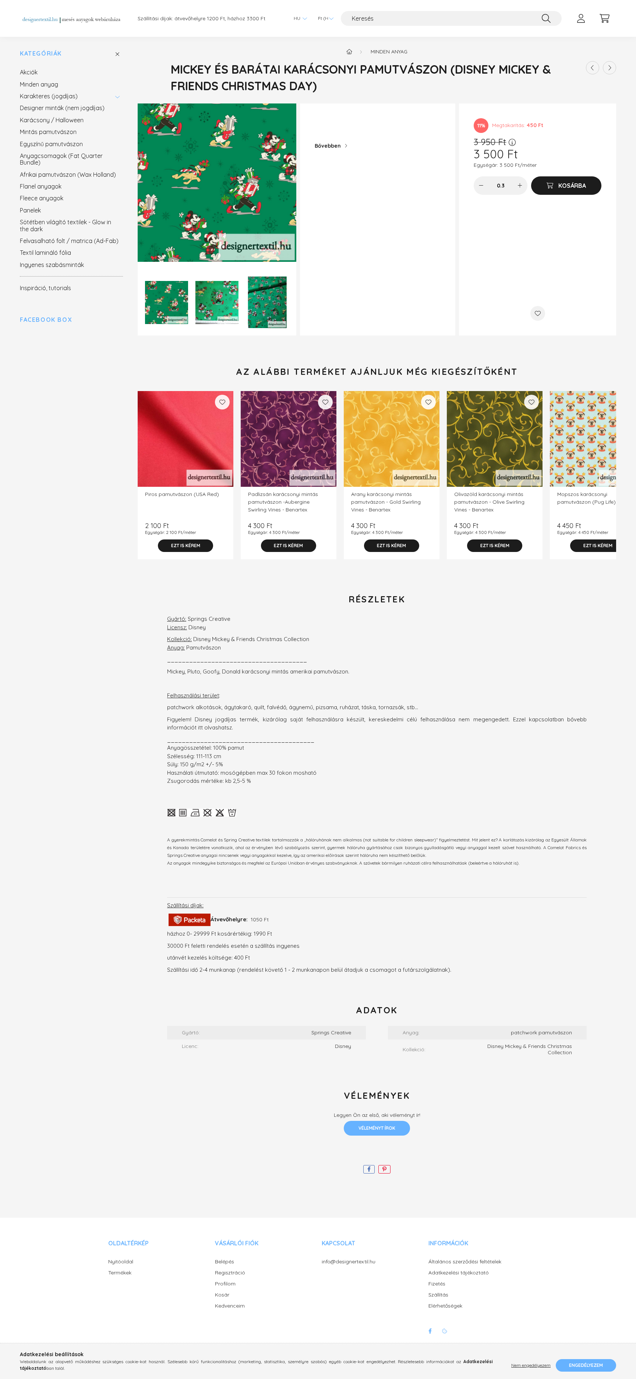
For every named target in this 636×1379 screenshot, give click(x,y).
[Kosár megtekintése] (604, 18)
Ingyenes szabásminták (52, 264)
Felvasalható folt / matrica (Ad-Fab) (69, 241)
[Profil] (580, 18)
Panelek (30, 210)
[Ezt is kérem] (185, 545)
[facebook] (369, 1169)
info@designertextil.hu (348, 1262)
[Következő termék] (609, 67)
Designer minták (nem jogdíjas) (62, 108)
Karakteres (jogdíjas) (49, 96)
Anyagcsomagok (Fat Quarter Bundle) (61, 159)
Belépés (224, 1262)
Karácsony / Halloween (52, 120)
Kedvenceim (230, 1306)
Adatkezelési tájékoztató (458, 1273)
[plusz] (520, 185)
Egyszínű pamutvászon (51, 144)
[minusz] (481, 185)
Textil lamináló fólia (45, 252)
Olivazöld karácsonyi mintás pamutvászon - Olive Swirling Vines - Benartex (489, 502)
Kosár (222, 1295)
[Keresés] (546, 18)
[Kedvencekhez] (537, 313)
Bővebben (328, 146)
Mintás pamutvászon (48, 132)
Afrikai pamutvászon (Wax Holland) (68, 174)
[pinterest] (384, 1169)
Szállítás (438, 1295)
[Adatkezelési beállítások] (444, 1331)
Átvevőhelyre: (230, 919)
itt (200, 727)
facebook (430, 1331)
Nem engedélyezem (531, 1365)
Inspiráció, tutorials (45, 288)
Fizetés (436, 1284)
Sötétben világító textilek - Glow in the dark (65, 225)
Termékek (119, 1273)
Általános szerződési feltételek (464, 1262)
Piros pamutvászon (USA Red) (182, 494)
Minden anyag (39, 84)
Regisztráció (230, 1273)
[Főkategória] (349, 51)
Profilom (225, 1284)
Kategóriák (41, 53)
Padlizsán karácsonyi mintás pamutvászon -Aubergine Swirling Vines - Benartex (283, 502)
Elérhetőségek (445, 1306)
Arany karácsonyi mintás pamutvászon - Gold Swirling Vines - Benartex (386, 502)
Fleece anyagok (41, 198)
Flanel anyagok (40, 186)
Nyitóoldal (120, 1262)
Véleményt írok (376, 1128)
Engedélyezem (586, 1365)
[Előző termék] (592, 67)
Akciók (29, 72)
